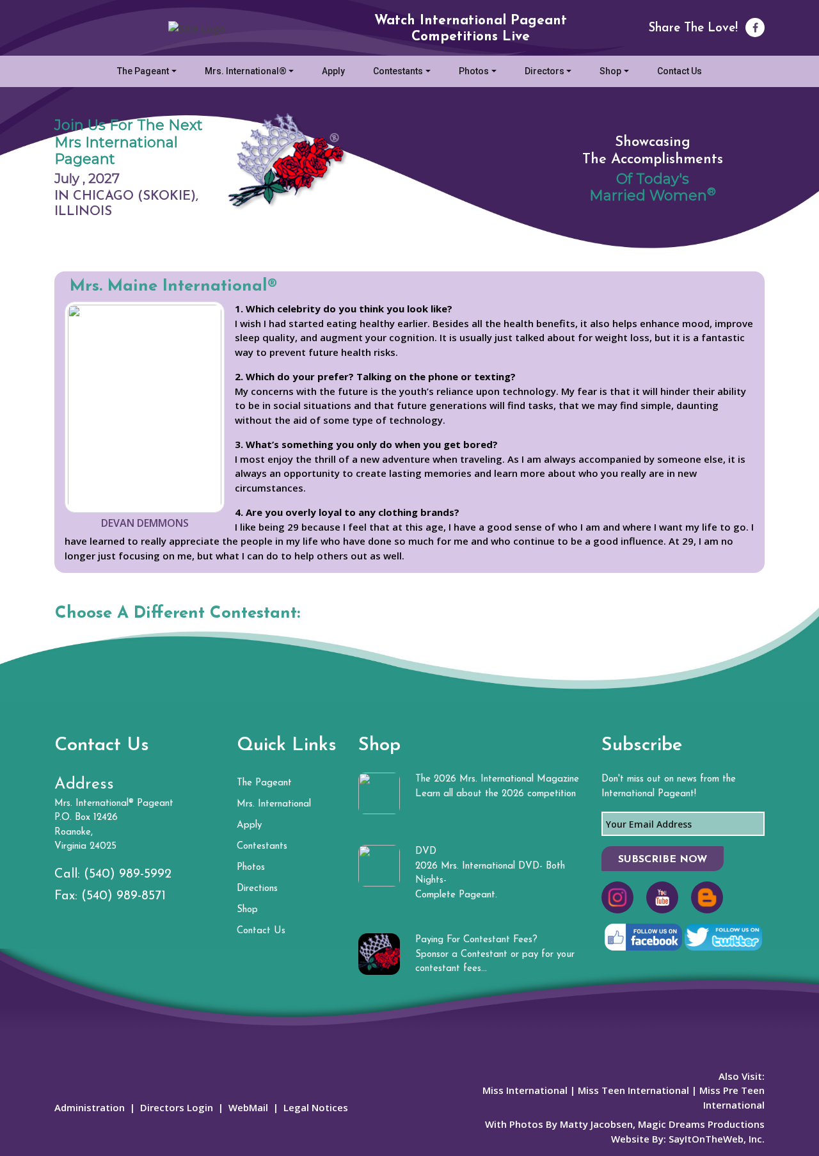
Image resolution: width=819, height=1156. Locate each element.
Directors (544, 71)
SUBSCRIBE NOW (662, 860)
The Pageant (143, 71)
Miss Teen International (633, 1090)
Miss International (525, 1090)
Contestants (398, 71)
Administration (89, 1107)
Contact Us (679, 71)
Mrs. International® (246, 71)
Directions (257, 889)
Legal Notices (315, 1107)
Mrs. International (274, 804)
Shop (610, 71)
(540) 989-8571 (123, 896)
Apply (333, 71)
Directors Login (176, 1107)
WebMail (248, 1107)
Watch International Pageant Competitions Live (470, 29)
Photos (474, 71)
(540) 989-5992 (127, 874)
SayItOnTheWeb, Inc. (717, 1138)
